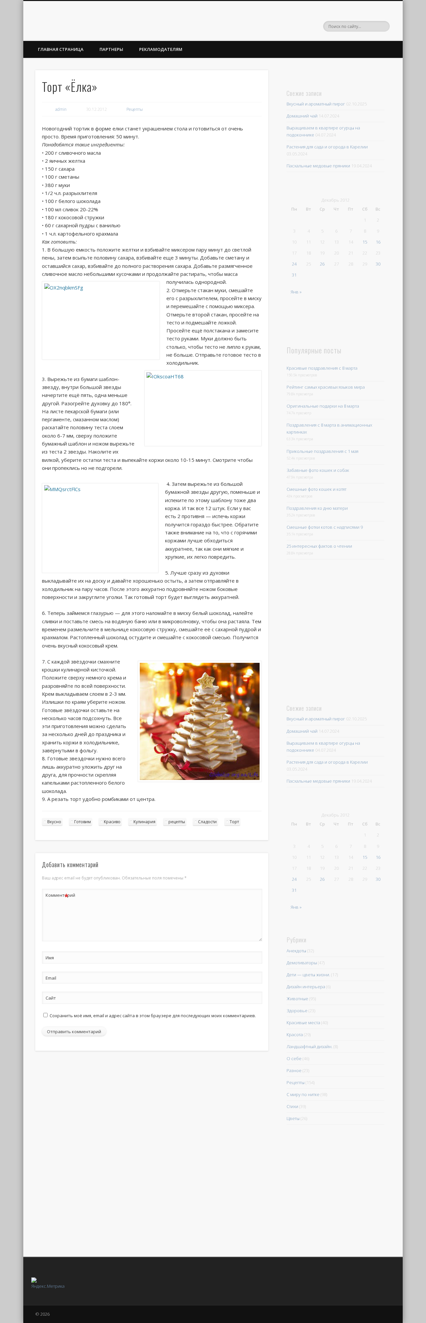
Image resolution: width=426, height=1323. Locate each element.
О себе (294, 1058)
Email (51, 978)
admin (61, 109)
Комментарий (57, 896)
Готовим (82, 822)
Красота (295, 1035)
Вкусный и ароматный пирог (316, 104)
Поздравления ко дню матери (317, 508)
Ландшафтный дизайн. (309, 1046)
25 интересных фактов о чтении (319, 546)
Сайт (51, 998)
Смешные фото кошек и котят (316, 489)
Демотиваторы (302, 963)
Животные (297, 999)
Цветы (293, 1118)
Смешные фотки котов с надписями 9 (325, 527)
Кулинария (144, 822)
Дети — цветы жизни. (308, 975)
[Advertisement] (332, 630)
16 (378, 242)
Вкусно (54, 822)
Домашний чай (302, 116)
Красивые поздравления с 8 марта (322, 368)
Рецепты (134, 109)
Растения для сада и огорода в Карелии (327, 147)
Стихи (292, 1106)
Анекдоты (296, 951)
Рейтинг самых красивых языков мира (326, 387)
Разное (294, 1070)
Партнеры (111, 49)
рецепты (176, 822)
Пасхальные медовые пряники (318, 166)
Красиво (112, 822)
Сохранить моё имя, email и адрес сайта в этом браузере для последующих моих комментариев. (153, 1016)
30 (378, 264)
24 (294, 264)
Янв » (296, 292)
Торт (234, 822)
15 (364, 242)
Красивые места (303, 1023)
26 (322, 264)
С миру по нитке (303, 1094)
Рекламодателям (160, 49)
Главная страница (61, 49)
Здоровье (297, 1011)
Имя (50, 958)
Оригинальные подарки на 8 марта (323, 406)
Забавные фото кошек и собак (318, 470)
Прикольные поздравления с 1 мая (322, 451)
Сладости (207, 822)
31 (294, 275)
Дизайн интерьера (306, 987)
